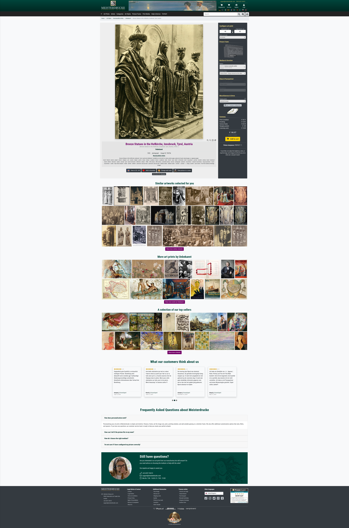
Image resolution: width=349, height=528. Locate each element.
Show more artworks (174, 352)
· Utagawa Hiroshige (184, 500)
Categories (120, 14)
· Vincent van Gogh (183, 491)
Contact (164, 14)
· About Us (129, 504)
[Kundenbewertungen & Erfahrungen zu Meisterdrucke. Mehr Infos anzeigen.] (239, 495)
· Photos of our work (158, 500)
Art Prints (107, 14)
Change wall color (166, 170)
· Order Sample (156, 504)
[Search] (239, 14)
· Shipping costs (157, 496)
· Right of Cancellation (132, 500)
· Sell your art (156, 493)
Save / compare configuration (233, 105)
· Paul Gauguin (182, 496)
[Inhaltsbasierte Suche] (243, 14)
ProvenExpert (120, 393)
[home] (101, 14)
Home (103, 18)
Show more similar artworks (174, 249)
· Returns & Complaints (133, 502)
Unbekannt (128, 18)
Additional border (223, 35)
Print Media (146, 14)
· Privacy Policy (131, 498)
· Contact (129, 491)
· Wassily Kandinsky (184, 498)
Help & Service (156, 14)
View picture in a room (183, 170)
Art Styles (128, 14)
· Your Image (156, 491)
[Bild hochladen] (247, 14)
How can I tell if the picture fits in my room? (119, 432)
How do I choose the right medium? (116, 438)
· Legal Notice (130, 493)
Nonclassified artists (118, 18)
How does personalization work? (115, 418)
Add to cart (234, 139)
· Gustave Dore (182, 502)
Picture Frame (136, 14)
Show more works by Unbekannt (174, 302)
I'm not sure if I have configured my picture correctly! (122, 445)
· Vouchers (155, 502)
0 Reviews (162, 174)
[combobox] (232, 37)
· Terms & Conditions (132, 496)
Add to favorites (150, 170)
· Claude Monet (182, 493)
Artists (113, 14)
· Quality (155, 498)
